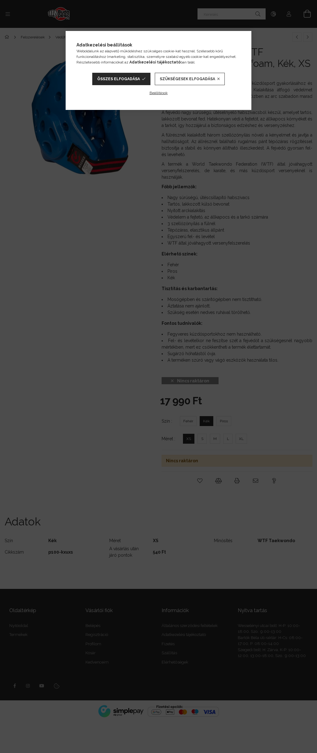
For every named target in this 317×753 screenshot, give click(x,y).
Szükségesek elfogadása (187, 79)
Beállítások (159, 93)
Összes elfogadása (118, 79)
